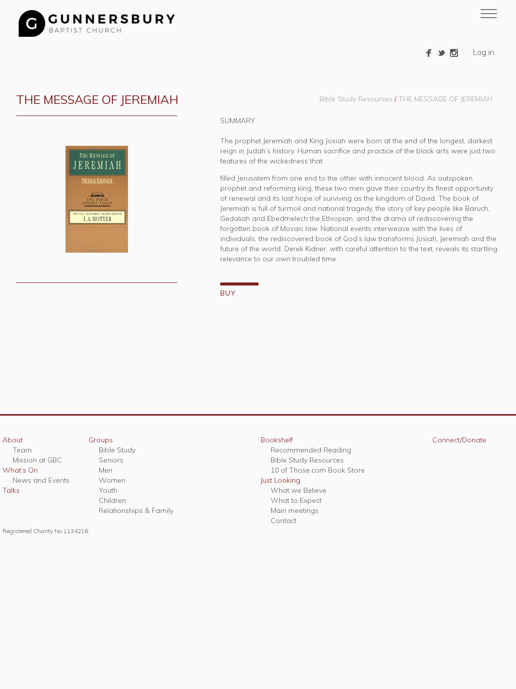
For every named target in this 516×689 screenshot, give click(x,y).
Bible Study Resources (356, 98)
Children (112, 500)
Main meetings (294, 510)
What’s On (20, 470)
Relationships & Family (136, 510)
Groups (101, 439)
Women (112, 480)
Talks (11, 490)
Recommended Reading (311, 449)
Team (22, 449)
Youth (108, 490)
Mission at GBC (37, 460)
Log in (483, 52)
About (13, 439)
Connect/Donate (459, 439)
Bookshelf (277, 439)
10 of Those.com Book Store (318, 470)
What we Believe (299, 490)
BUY (228, 293)
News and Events (41, 480)
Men (105, 470)
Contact (283, 520)
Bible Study (117, 449)
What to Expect (296, 500)
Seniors (111, 460)
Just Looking (280, 480)
